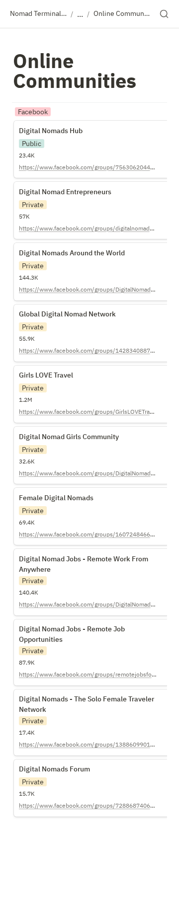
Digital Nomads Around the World (73, 248)
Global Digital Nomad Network (68, 309)
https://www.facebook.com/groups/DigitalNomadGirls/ (92, 473)
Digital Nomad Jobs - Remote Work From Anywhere (87, 559)
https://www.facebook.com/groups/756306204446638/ (94, 167)
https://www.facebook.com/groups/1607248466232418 (95, 534)
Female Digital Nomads (55, 493)
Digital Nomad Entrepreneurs (66, 187)
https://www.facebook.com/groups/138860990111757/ (94, 744)
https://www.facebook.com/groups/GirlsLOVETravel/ (89, 411)
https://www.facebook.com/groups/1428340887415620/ (96, 350)
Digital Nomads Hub (49, 126)
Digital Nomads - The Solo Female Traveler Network (90, 699)
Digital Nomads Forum (54, 764)
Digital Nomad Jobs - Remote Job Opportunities (74, 629)
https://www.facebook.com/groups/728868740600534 (93, 805)
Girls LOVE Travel (44, 371)
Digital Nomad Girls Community (70, 432)
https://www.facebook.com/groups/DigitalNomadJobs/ (92, 604)
